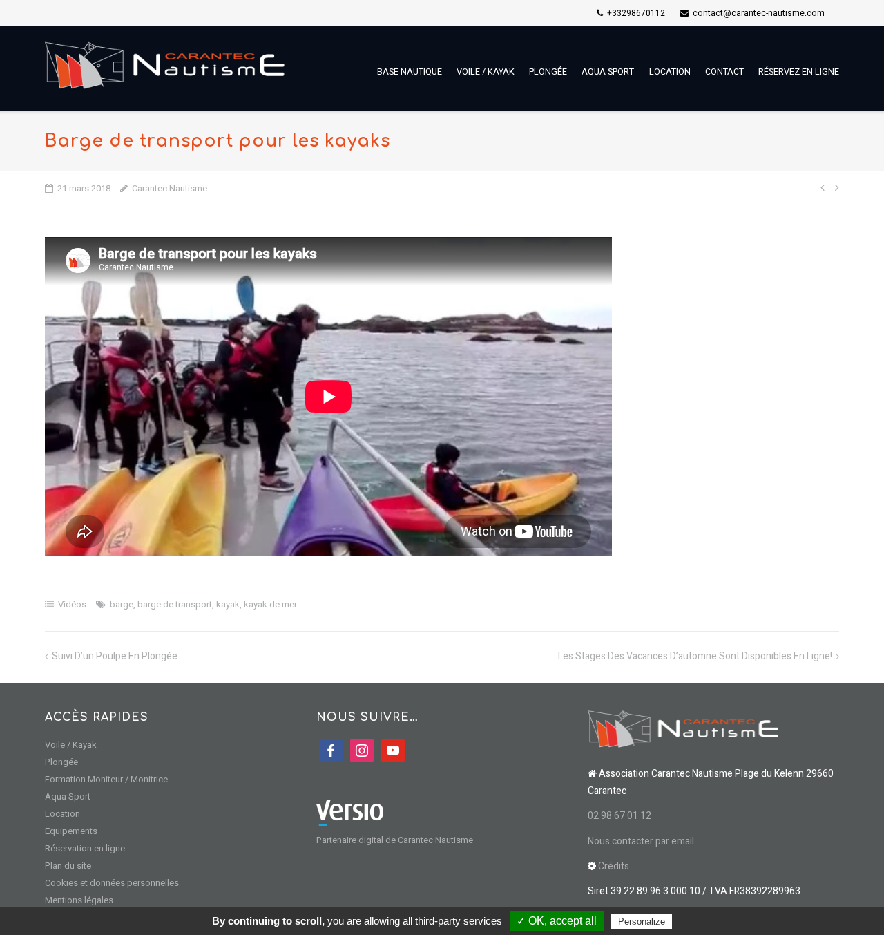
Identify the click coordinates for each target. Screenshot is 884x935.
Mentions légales (79, 900)
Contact (724, 72)
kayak (228, 604)
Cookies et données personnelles (112, 882)
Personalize (641, 921)
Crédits (614, 866)
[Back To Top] (850, 901)
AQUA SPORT (608, 72)
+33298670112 (636, 13)
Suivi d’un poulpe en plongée (114, 656)
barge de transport (174, 604)
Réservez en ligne (798, 72)
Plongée (548, 72)
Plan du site (68, 865)
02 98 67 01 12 (619, 816)
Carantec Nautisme (169, 188)
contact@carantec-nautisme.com (759, 13)
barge (121, 604)
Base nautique (409, 72)
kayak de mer (270, 604)
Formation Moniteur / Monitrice (106, 779)
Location (670, 72)
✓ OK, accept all (557, 921)
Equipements (71, 831)
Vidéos (72, 604)
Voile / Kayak (486, 72)
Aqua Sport (67, 796)
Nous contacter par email (641, 841)
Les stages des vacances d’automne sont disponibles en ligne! (695, 656)
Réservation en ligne (85, 848)
